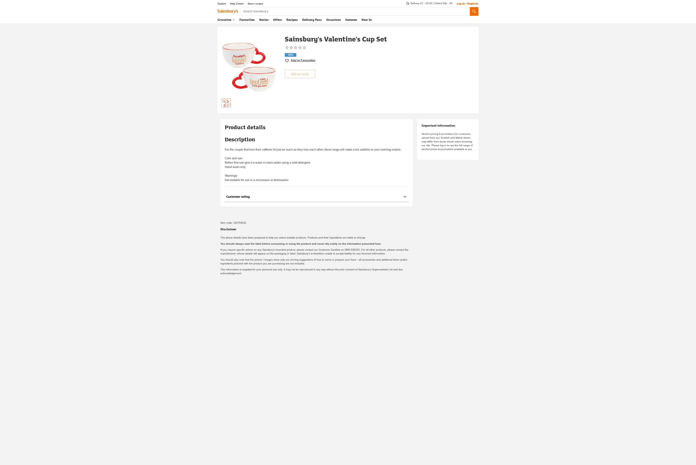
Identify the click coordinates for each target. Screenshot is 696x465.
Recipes (292, 19)
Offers (277, 19)
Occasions (333, 19)
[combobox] (355, 11)
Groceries (224, 19)
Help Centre (237, 3)
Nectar (264, 19)
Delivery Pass (312, 20)
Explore (222, 3)
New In (367, 19)
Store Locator (255, 3)
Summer (351, 19)
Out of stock (300, 74)
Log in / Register (467, 3)
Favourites (247, 19)
